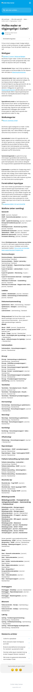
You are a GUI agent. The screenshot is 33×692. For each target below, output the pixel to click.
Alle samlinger (5, 19)
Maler (25, 19)
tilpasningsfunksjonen (19, 72)
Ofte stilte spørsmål (16, 19)
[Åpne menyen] (30, 3)
